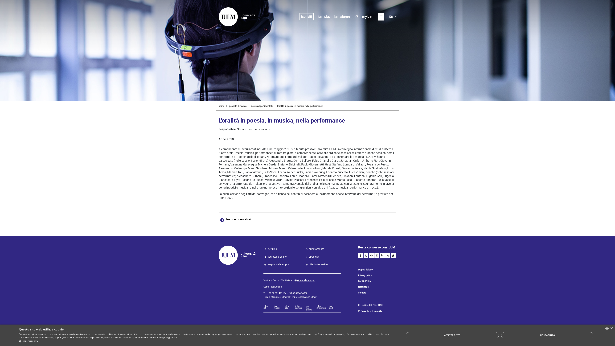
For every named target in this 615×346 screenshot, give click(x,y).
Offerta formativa (318, 264)
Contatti (362, 292)
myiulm (367, 16)
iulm (265, 307)
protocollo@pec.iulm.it (305, 297)
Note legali (363, 286)
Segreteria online (277, 257)
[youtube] (371, 255)
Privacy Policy (141, 337)
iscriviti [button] (306, 16)
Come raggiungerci (272, 286)
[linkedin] (382, 255)
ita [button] (391, 16)
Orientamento (316, 249)
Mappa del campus (278, 264)
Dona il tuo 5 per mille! (371, 311)
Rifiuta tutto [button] (547, 335)
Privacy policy (365, 275)
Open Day (314, 257)
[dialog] (307, 335)
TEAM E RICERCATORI (238, 219)
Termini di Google (157, 337)
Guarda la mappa (306, 280)
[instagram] (376, 255)
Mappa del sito (365, 269)
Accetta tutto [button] (452, 335)
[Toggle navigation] (381, 17)
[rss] (387, 255)
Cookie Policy (364, 281)
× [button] (611, 328)
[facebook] (360, 255)
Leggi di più (171, 337)
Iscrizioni (272, 249)
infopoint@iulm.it (279, 297)
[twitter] (366, 255)
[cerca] (357, 16)
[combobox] (607, 328)
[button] (206, 341)
